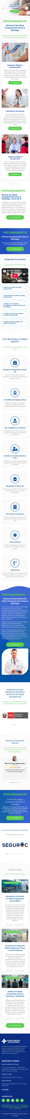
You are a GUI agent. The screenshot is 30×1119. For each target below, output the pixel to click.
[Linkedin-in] (17, 1100)
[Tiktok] (22, 1100)
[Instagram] (8, 1100)
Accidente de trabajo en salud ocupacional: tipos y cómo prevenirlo (15, 948)
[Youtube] (12, 1100)
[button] (13, 724)
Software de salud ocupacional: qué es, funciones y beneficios (15, 994)
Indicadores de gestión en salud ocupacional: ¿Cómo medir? (15, 898)
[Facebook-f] (3, 1100)
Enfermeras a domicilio (8, 1056)
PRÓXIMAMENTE (15, 11)
